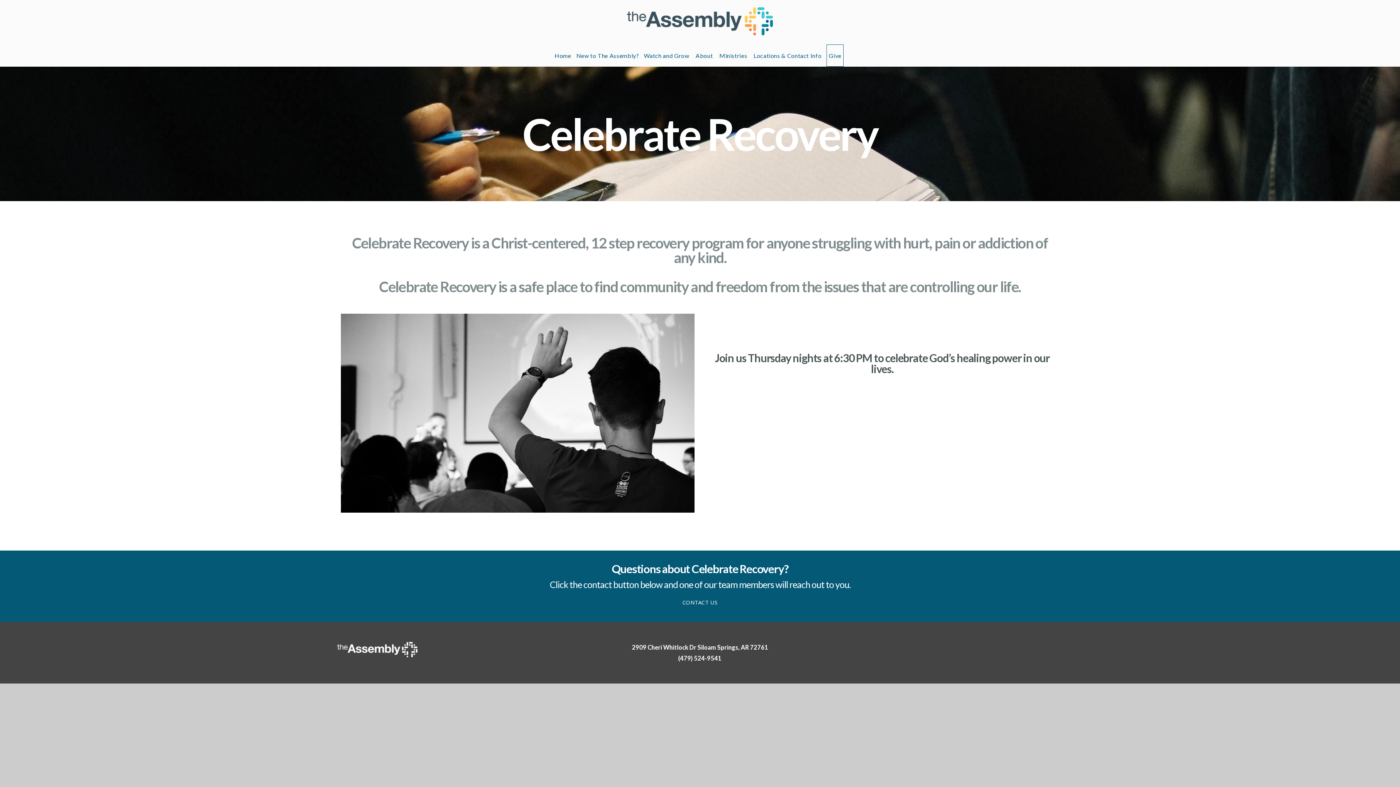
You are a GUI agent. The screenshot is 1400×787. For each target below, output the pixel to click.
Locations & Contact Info (787, 55)
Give (835, 55)
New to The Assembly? (607, 55)
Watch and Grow (667, 55)
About (705, 55)
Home (563, 55)
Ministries (733, 55)
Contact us (700, 602)
